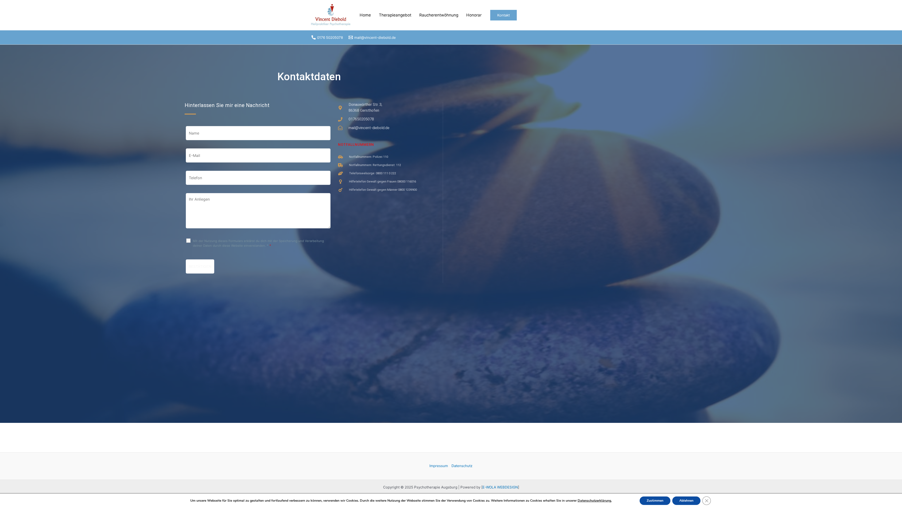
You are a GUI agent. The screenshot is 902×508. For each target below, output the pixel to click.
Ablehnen (686, 500)
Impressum (438, 466)
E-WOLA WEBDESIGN (500, 487)
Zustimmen (655, 500)
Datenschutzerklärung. (595, 500)
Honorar (474, 15)
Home (365, 15)
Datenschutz (461, 466)
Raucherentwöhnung (438, 15)
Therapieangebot (395, 15)
